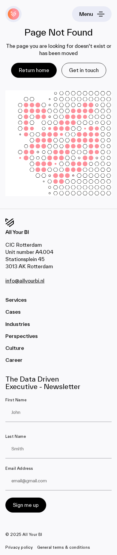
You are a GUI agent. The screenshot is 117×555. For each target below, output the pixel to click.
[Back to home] (13, 14)
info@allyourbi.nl (24, 280)
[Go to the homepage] (24, 226)
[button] (92, 14)
